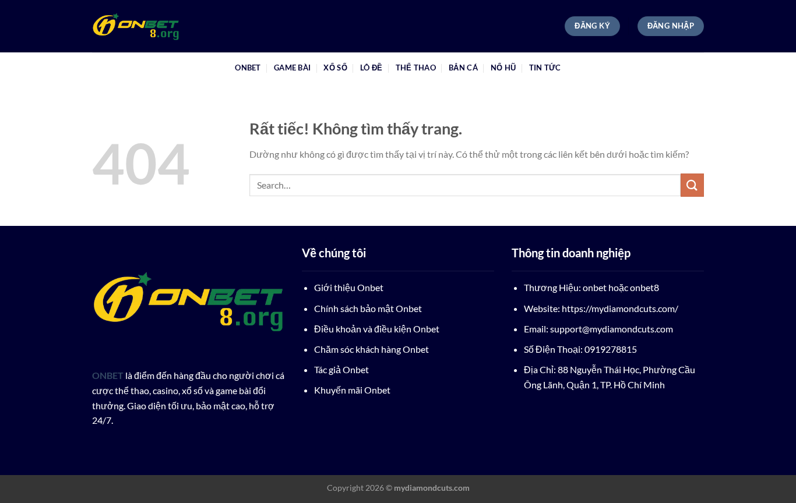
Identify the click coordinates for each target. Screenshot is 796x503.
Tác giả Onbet (341, 369)
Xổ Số (335, 67)
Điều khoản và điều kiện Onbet (376, 328)
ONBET (247, 67)
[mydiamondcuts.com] (150, 26)
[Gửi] (692, 184)
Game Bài (292, 67)
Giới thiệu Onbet (348, 287)
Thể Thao (416, 67)
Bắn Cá (463, 67)
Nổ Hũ (503, 67)
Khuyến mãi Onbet (352, 389)
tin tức (545, 67)
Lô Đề (371, 67)
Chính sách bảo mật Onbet (368, 308)
